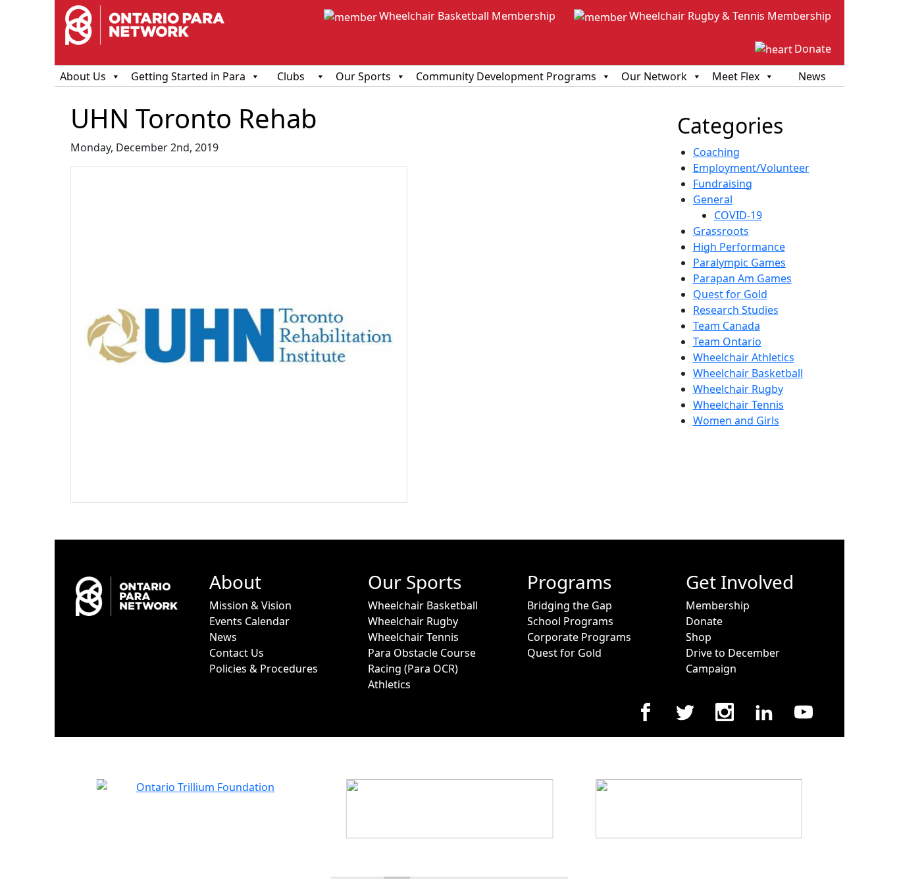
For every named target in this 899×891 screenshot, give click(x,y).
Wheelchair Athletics (743, 357)
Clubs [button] (291, 76)
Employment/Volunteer (751, 168)
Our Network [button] (654, 76)
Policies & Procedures (263, 668)
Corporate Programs (579, 637)
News (812, 76)
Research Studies (736, 310)
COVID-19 (738, 215)
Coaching (716, 152)
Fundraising (722, 183)
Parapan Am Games (742, 278)
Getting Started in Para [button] (188, 76)
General (712, 199)
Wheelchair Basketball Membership (467, 16)
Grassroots (721, 231)
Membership (718, 605)
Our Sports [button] (363, 76)
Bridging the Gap (569, 605)
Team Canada (726, 325)
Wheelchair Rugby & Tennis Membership (730, 16)
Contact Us (236, 653)
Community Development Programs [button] (506, 76)
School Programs (570, 621)
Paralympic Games (739, 262)
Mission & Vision (250, 605)
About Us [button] (83, 76)
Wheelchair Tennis (738, 404)
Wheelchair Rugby (738, 389)
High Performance (739, 247)
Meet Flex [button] (735, 76)
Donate (812, 48)
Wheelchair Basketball (748, 373)
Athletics (389, 684)
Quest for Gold (730, 294)
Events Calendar (249, 621)
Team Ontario (727, 341)
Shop (698, 637)
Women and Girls (736, 420)
